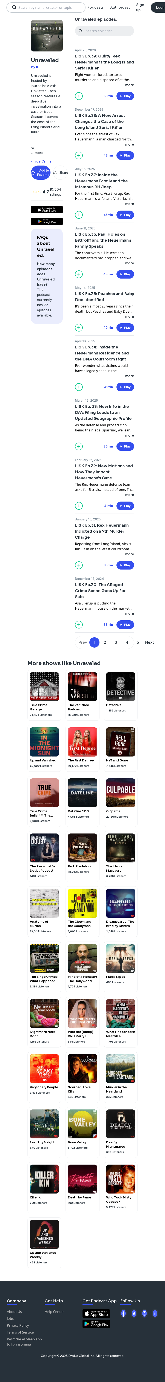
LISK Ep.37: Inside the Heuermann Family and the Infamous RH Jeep (101, 181)
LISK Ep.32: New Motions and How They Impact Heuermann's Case (104, 472)
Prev (83, 642)
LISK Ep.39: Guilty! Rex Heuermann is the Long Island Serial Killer (104, 62)
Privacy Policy (18, 1325)
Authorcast (120, 7)
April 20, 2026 (85, 50)
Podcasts (95, 7)
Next (149, 642)
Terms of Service (20, 1332)
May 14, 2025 (85, 287)
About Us (14, 1311)
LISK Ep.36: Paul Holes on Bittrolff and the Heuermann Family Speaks (103, 240)
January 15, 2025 (88, 519)
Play (127, 96)
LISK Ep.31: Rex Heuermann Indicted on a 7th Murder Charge (102, 531)
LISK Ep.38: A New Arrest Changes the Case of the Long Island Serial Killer (100, 121)
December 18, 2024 (89, 578)
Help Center (54, 1311)
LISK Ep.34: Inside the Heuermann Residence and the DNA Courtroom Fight (102, 353)
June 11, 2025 (85, 228)
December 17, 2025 (89, 109)
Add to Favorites (43, 172)
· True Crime (41, 161)
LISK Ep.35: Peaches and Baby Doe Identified (104, 296)
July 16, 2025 (85, 169)
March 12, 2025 (86, 400)
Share (63, 172)
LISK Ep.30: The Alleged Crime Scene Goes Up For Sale (100, 590)
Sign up (140, 7)
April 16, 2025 (85, 341)
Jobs (10, 1318)
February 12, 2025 (88, 460)
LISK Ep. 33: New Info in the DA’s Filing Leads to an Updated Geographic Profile (103, 412)
